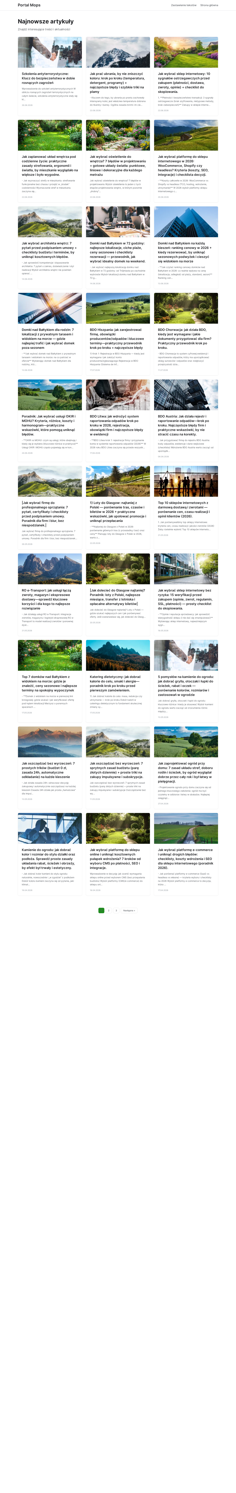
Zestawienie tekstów (184, 5)
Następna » (129, 910)
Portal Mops (29, 5)
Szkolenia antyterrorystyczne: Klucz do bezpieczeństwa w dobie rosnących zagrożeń (48, 78)
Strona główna (209, 5)
